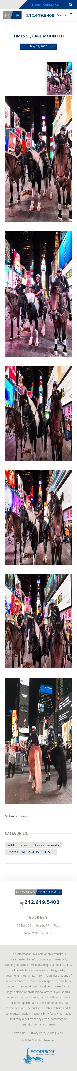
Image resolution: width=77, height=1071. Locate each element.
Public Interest (17, 845)
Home (36, 5)
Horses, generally (46, 845)
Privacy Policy (38, 1033)
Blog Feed (56, 1033)
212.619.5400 (40, 16)
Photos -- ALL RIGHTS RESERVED (31, 852)
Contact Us (51, 5)
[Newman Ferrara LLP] (12, 15)
